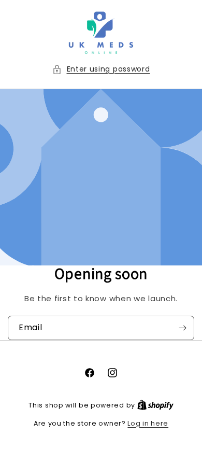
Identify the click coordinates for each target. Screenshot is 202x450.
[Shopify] (155, 405)
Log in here (147, 423)
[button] (101, 69)
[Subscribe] (182, 328)
